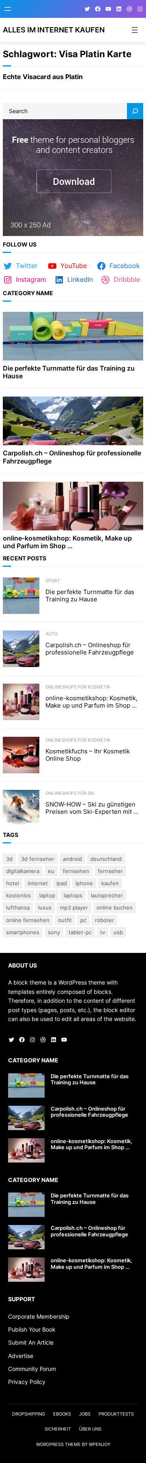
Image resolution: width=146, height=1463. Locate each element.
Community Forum (32, 1368)
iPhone (84, 883)
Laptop (47, 895)
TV (102, 932)
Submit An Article (31, 1342)
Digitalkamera (22, 871)
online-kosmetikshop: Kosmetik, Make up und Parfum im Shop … (67, 542)
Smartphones (22, 932)
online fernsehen (27, 920)
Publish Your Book (32, 1329)
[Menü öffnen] (8, 9)
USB (118, 932)
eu (51, 871)
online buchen (115, 907)
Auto (51, 634)
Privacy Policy (26, 1381)
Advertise (20, 1355)
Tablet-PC (80, 932)
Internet (38, 883)
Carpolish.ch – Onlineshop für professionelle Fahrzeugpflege (72, 457)
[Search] (135, 111)
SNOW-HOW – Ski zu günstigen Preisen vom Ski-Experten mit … (91, 808)
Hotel (12, 883)
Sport (52, 580)
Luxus (45, 907)
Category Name (28, 293)
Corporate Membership (38, 1316)
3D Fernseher (37, 859)
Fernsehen (76, 871)
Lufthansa (18, 907)
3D (9, 859)
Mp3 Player (74, 907)
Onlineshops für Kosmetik (77, 687)
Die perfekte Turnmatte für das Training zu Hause (69, 372)
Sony (54, 932)
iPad (61, 883)
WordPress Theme (58, 1444)
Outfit (65, 920)
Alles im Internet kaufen (54, 30)
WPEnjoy (99, 1444)
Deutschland (106, 859)
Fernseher (110, 871)
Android (72, 859)
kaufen (110, 883)
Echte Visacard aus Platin (43, 77)
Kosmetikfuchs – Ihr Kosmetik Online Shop (87, 755)
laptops (73, 895)
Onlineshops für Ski (69, 793)
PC (83, 920)
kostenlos (18, 895)
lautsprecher (107, 895)
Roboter (104, 920)
